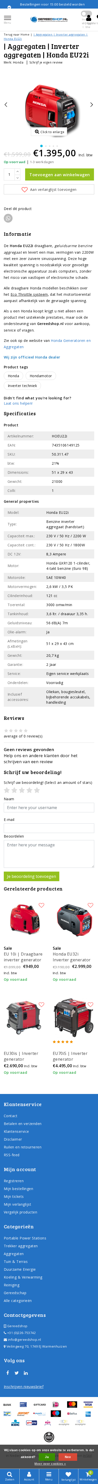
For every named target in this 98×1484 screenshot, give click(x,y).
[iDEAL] (58, 1407)
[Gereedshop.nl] (49, 20)
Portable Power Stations (25, 1238)
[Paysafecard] (41, 1416)
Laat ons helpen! (18, 403)
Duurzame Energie (20, 1269)
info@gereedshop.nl (24, 1340)
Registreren (14, 1180)
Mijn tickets (14, 1196)
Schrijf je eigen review (46, 62)
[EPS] (49, 1425)
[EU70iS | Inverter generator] (73, 1017)
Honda (18, 62)
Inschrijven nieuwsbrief (23, 1386)
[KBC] (17, 1425)
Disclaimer (13, 1139)
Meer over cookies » (50, 1464)
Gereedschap (15, 1292)
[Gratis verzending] (49, 1437)
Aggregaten (14, 1253)
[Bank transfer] (9, 1407)
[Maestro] (58, 1416)
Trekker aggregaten (21, 1245)
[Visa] (89, 1407)
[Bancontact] (9, 1416)
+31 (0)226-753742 (21, 1333)
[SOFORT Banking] (25, 1416)
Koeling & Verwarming (23, 1277)
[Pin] (25, 1407)
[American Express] (89, 1416)
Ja (47, 1457)
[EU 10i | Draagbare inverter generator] (24, 918)
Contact (10, 1115)
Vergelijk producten (20, 1212)
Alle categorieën (18, 1300)
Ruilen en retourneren (22, 1147)
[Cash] (41, 1407)
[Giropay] (33, 1425)
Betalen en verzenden (23, 1123)
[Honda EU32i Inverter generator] (73, 918)
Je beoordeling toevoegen (31, 876)
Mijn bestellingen (18, 1188)
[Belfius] (74, 1416)
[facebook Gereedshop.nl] (7, 1373)
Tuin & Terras (16, 1261)
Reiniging (11, 1285)
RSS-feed (12, 1154)
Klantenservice (16, 1131)
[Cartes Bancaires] (66, 1425)
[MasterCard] (74, 1407)
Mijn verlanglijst (17, 1204)
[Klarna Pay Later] (81, 1425)
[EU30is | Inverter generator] (24, 1017)
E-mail (9, 819)
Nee (68, 1457)
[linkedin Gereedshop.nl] (26, 1373)
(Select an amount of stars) (48, 782)
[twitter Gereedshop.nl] (16, 1373)
